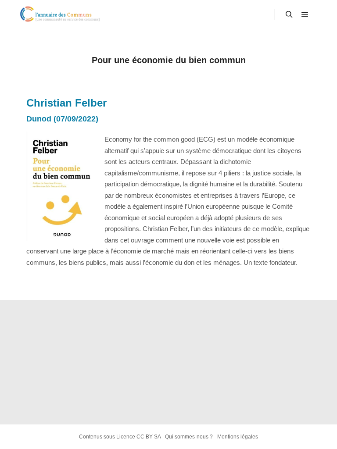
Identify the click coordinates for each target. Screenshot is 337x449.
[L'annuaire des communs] (61, 14)
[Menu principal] (305, 14)
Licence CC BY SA (138, 437)
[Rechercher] (289, 14)
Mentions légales (237, 437)
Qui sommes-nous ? (189, 437)
